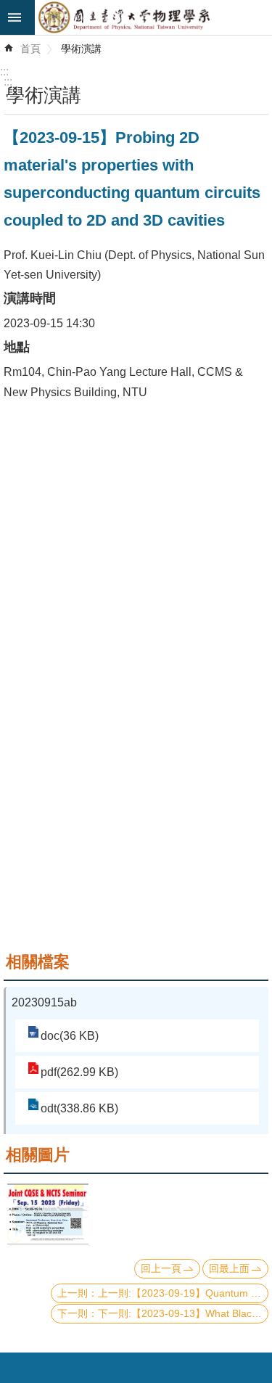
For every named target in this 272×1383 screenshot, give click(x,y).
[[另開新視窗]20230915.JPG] (47, 1213)
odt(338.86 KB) (79, 1108)
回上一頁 (161, 1268)
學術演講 (81, 48)
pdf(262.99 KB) (79, 1072)
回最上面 (229, 1268)
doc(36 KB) (70, 1036)
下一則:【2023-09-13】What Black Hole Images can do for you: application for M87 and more (183, 1313)
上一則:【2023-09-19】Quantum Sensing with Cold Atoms (183, 1293)
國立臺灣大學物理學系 (153, 17)
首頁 (30, 48)
